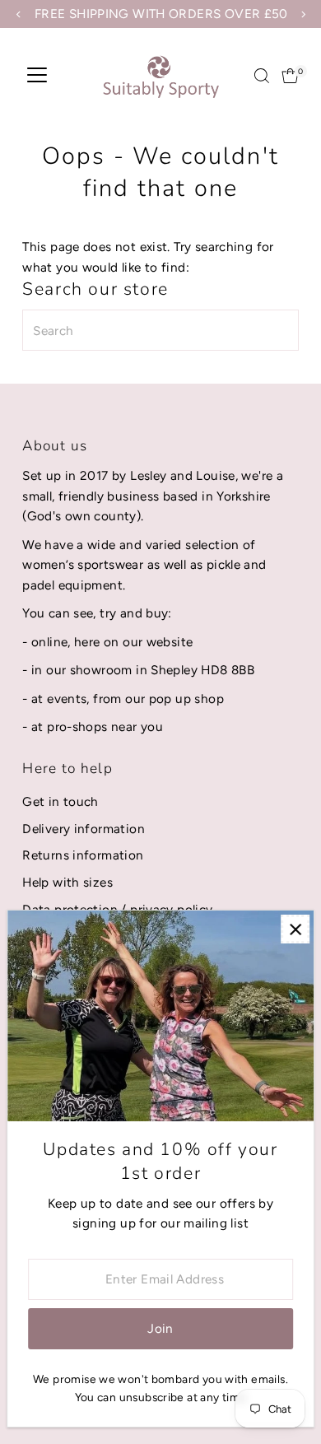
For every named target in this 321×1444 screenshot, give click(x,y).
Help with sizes (67, 882)
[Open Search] (261, 75)
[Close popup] (295, 929)
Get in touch (60, 801)
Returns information (82, 855)
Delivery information (83, 828)
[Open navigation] (37, 75)
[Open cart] (290, 75)
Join (160, 1328)
